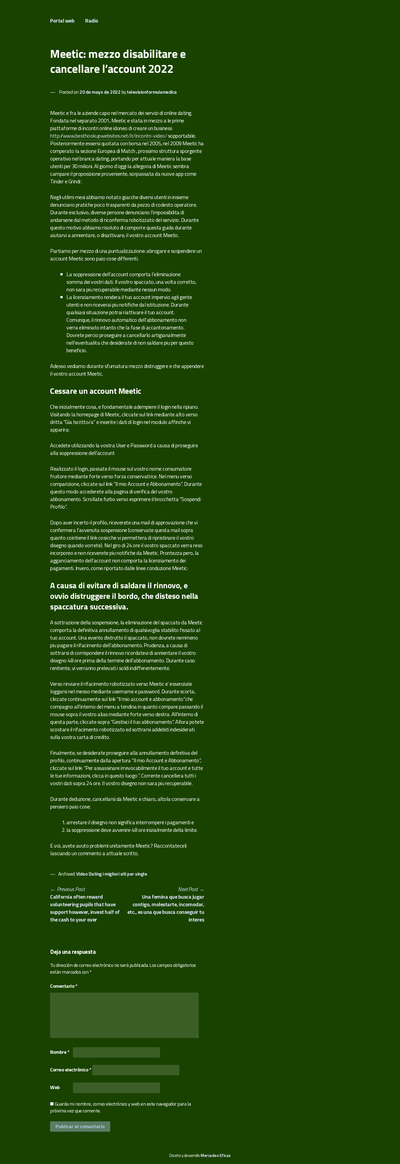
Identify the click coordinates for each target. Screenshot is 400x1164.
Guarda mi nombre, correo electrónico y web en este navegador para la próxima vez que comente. (120, 1107)
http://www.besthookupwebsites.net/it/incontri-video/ (108, 135)
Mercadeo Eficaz (216, 1155)
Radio (91, 20)
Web (55, 1087)
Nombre (59, 1052)
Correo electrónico (70, 1069)
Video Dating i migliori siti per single (111, 873)
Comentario (63, 986)
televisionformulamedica (152, 92)
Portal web (62, 20)
